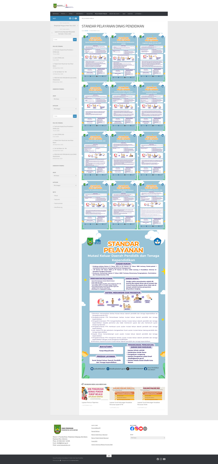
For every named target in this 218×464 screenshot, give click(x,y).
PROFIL (63, 14)
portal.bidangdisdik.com (63, 445)
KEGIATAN (90, 14)
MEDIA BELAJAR (114, 14)
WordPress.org (58, 207)
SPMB (70, 14)
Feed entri (57, 199)
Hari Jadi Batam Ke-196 (60, 72)
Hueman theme (74, 460)
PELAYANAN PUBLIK (101, 14)
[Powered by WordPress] (60, 460)
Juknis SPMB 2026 (59, 58)
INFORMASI (79, 14)
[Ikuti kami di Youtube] (76, 18)
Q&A (124, 14)
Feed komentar (58, 203)
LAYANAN (138, 14)
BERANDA (56, 14)
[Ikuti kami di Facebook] (70, 18)
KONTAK (130, 14)
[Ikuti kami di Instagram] (73, 18)
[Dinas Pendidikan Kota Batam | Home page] (63, 5)
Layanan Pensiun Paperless (90, 402)
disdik (86, 30)
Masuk (56, 195)
